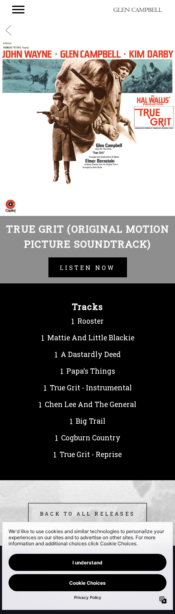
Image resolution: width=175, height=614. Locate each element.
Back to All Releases (87, 513)
